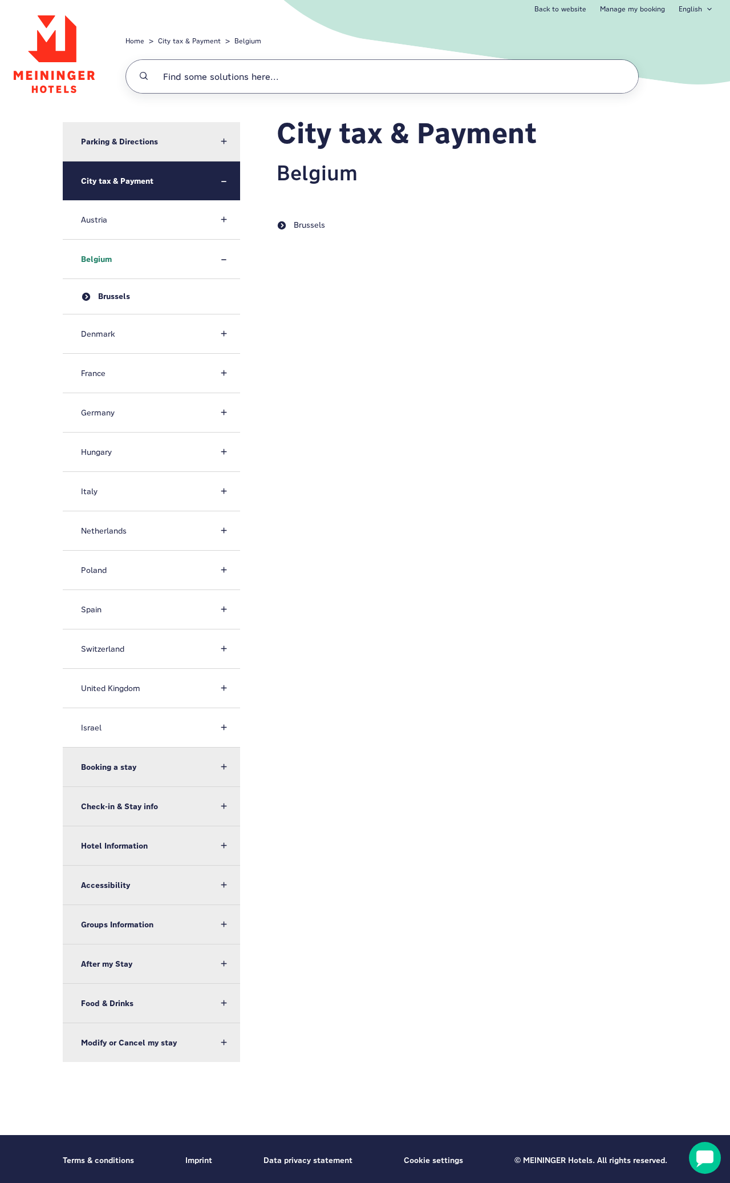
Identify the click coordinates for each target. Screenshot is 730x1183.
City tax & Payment (189, 41)
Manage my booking (632, 9)
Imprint (198, 1160)
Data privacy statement (307, 1160)
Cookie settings (433, 1160)
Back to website (560, 9)
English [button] (690, 9)
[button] (151, 141)
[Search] (144, 76)
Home (134, 41)
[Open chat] (705, 1158)
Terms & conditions (98, 1160)
